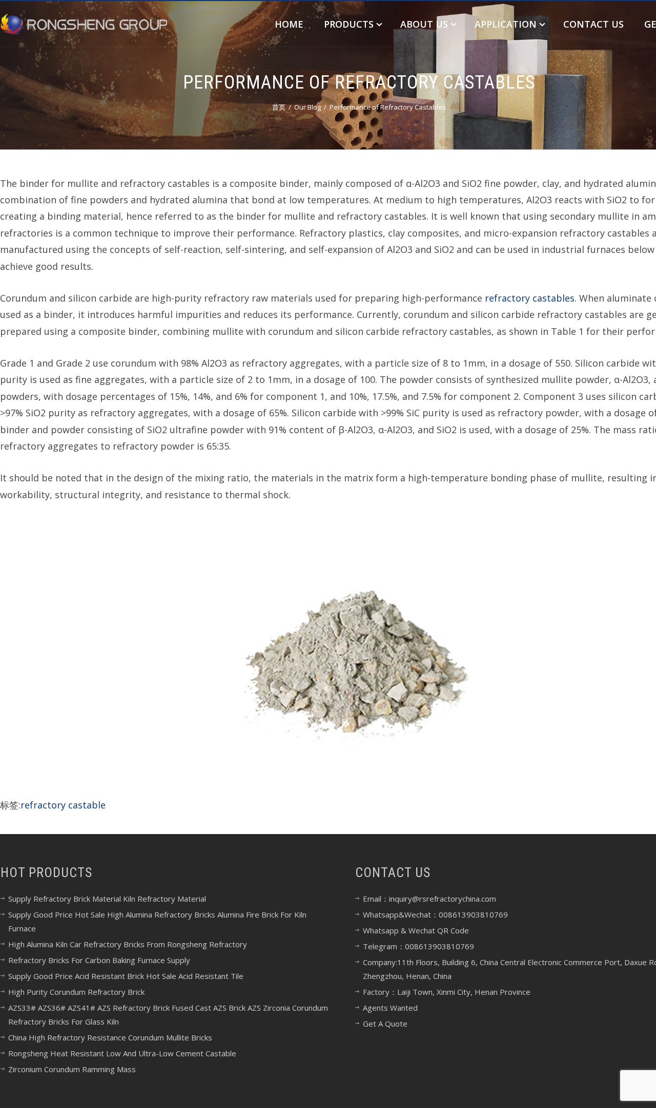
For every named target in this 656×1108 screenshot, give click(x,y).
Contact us (593, 24)
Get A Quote (385, 1023)
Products (349, 24)
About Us (424, 24)
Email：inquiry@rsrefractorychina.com (429, 898)
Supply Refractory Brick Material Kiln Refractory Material (107, 898)
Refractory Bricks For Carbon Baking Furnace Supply (99, 960)
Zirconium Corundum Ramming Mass (72, 1069)
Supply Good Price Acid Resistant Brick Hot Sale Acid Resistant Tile (125, 976)
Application (506, 24)
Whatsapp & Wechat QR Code (416, 930)
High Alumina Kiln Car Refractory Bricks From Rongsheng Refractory (127, 944)
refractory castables (530, 298)
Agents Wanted (390, 1008)
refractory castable (63, 805)
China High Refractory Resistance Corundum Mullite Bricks (110, 1037)
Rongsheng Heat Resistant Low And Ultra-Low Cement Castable (122, 1053)
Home (289, 24)
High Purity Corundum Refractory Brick (76, 992)
